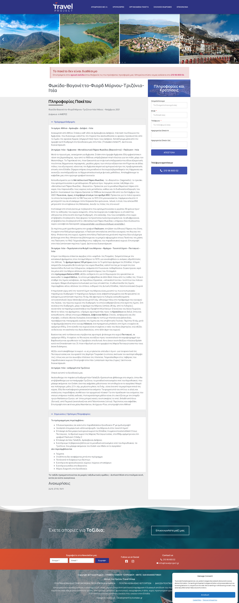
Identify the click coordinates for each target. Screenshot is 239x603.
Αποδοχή (205, 595)
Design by (101, 597)
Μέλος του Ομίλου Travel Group (119, 579)
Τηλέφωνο (155, 121)
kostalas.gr (137, 597)
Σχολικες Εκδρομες (163, 7)
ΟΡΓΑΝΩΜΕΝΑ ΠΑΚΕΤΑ (139, 7)
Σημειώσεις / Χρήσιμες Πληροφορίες (72, 414)
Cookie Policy (197, 600)
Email (153, 111)
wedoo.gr (110, 597)
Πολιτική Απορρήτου (210, 600)
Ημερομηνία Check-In (160, 131)
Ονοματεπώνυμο (158, 101)
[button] (3, 39)
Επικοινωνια (182, 7)
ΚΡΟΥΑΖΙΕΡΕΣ (118, 7)
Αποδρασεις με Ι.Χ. (99, 7)
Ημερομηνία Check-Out (160, 141)
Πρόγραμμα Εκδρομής (64, 121)
